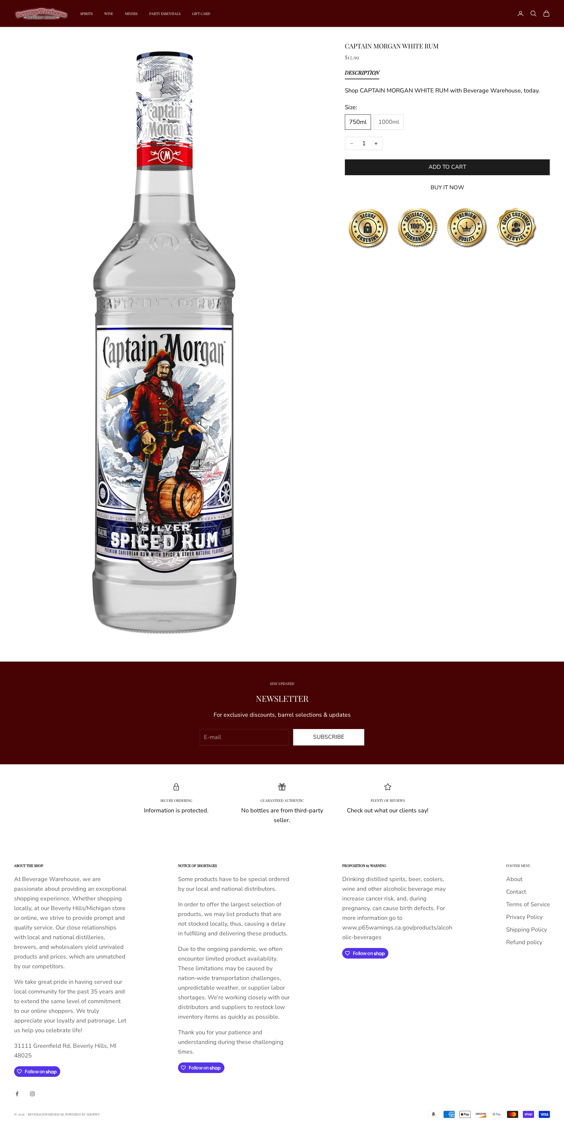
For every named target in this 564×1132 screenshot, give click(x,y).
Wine (108, 13)
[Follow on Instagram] (32, 1094)
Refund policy (524, 942)
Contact (516, 892)
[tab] (362, 74)
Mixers (131, 13)
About (514, 879)
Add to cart (447, 167)
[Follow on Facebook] (17, 1094)
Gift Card (201, 13)
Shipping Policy (526, 930)
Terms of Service (528, 904)
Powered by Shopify (82, 1114)
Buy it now (447, 188)
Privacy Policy (524, 917)
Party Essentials (164, 13)
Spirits (86, 13)
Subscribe (328, 737)
